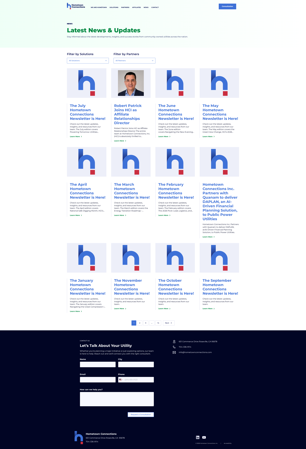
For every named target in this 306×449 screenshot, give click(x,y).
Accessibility (227, 443)
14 (158, 323)
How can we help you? (91, 389)
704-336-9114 (92, 441)
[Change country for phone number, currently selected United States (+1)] (121, 380)
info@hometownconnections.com (195, 352)
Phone (121, 374)
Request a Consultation (141, 414)
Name (83, 359)
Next (167, 323)
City (120, 359)
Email (83, 374)
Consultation (227, 6)
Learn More (75, 136)
